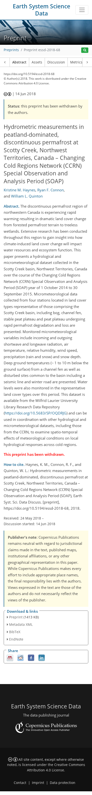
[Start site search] (84, 50)
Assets (37, 62)
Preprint (16, 617)
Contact (20, 782)
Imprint (38, 782)
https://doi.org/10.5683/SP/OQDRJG (35, 413)
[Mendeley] (10, 657)
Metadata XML (21, 624)
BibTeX (14, 631)
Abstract (19, 62)
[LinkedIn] (41, 657)
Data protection (62, 782)
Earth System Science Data (41, 9)
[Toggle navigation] (81, 10)
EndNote (16, 639)
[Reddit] (20, 657)
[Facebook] (31, 657)
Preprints (11, 50)
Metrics (76, 62)
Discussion (56, 62)
